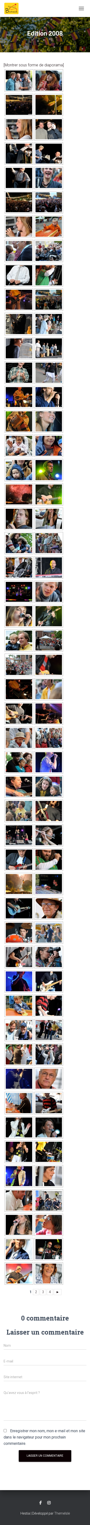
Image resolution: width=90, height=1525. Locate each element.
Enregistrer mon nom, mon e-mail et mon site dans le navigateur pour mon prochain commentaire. (44, 1437)
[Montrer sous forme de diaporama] (34, 65)
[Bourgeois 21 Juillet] (13, 8)
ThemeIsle (62, 1513)
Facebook (40, 1503)
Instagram (49, 1503)
